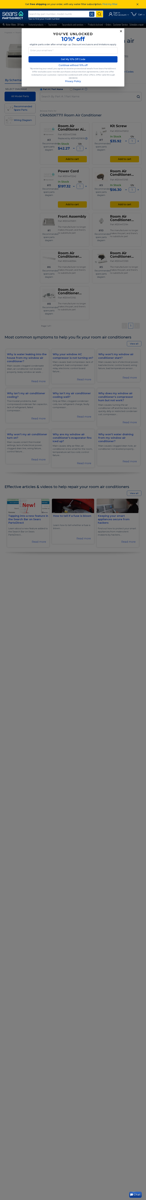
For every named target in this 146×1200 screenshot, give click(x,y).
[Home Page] (14, 15)
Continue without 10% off (73, 65)
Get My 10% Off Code (73, 59)
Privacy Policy (73, 81)
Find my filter (109, 4)
